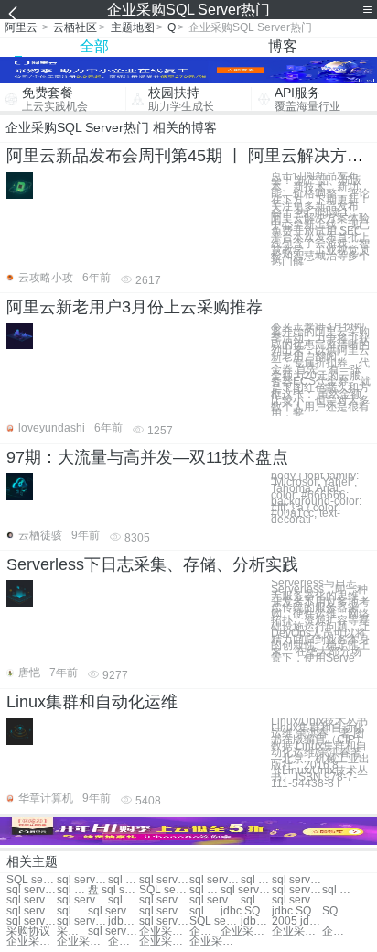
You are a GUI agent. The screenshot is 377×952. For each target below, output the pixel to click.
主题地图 (133, 27)
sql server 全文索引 (256, 900)
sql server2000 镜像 (164, 900)
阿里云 (21, 27)
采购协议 (28, 931)
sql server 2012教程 (205, 911)
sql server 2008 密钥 (205, 890)
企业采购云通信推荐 (214, 941)
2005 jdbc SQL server (297, 921)
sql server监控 (82, 880)
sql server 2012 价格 (113, 911)
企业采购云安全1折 (31, 941)
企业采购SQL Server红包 (205, 931)
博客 (282, 46)
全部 (94, 46)
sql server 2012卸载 (31, 900)
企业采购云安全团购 (246, 931)
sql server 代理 (123, 880)
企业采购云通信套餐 (164, 931)
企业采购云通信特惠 (123, 941)
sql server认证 (31, 890)
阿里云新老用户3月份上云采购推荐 (134, 307)
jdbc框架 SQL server (256, 921)
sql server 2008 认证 (246, 890)
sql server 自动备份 (297, 900)
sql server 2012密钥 (123, 900)
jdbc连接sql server (123, 921)
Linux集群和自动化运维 (92, 702)
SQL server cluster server (164, 890)
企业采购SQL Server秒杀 (337, 931)
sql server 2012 (164, 880)
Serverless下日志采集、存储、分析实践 (152, 564)
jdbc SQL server (246, 911)
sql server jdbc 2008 (82, 921)
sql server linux (164, 911)
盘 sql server (113, 890)
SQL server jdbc (337, 911)
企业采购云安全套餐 (164, 941)
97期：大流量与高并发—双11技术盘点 (147, 457)
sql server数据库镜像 (113, 931)
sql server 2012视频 (72, 911)
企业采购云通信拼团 (82, 941)
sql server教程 (297, 880)
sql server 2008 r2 (31, 921)
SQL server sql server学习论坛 (31, 880)
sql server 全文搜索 (31, 911)
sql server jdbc (82, 900)
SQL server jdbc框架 (214, 921)
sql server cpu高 (164, 921)
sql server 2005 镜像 (214, 900)
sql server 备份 (256, 880)
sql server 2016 (72, 890)
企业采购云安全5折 (297, 931)
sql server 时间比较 (297, 890)
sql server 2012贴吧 (337, 890)
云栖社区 (75, 27)
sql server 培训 (214, 880)
